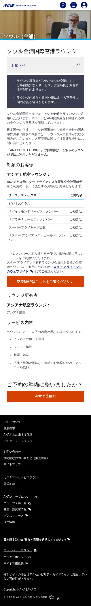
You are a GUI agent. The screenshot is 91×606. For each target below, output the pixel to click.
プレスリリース (14, 515)
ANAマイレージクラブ (18, 441)
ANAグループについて (18, 496)
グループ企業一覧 (15, 503)
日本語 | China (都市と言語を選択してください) (35, 539)
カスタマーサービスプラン (21, 477)
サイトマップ (12, 464)
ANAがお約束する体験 (18, 434)
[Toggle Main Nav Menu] (73, 5)
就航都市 (9, 428)
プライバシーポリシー (18, 550)
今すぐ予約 (44, 396)
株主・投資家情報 (15, 509)
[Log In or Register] (84, 5)
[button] (45, 65)
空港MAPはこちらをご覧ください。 (45, 281)
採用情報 (9, 522)
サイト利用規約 (14, 563)
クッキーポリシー (15, 557)
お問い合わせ (12, 451)
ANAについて (12, 422)
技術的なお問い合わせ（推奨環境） (26, 458)
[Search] (63, 5)
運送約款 (9, 483)
